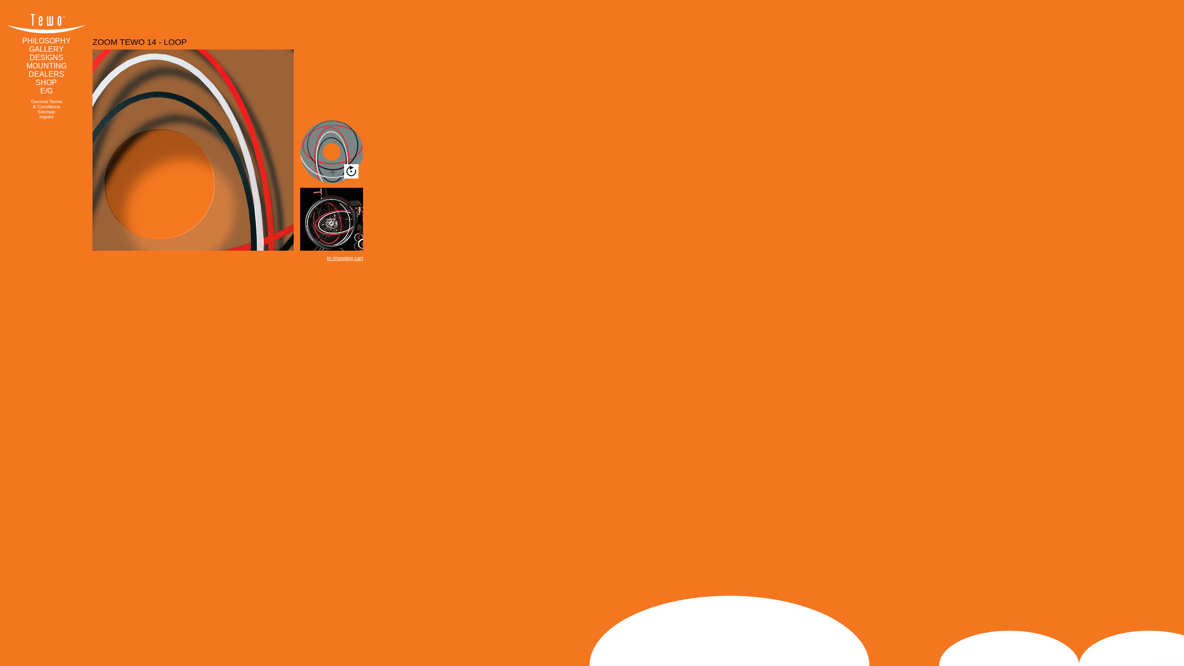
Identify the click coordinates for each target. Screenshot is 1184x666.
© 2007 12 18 (1167, 661)
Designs (46, 58)
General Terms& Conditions (46, 104)
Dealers (46, 74)
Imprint (46, 116)
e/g (46, 91)
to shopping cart (345, 258)
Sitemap (46, 111)
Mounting (46, 66)
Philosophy (46, 41)
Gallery (46, 49)
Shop (46, 82)
